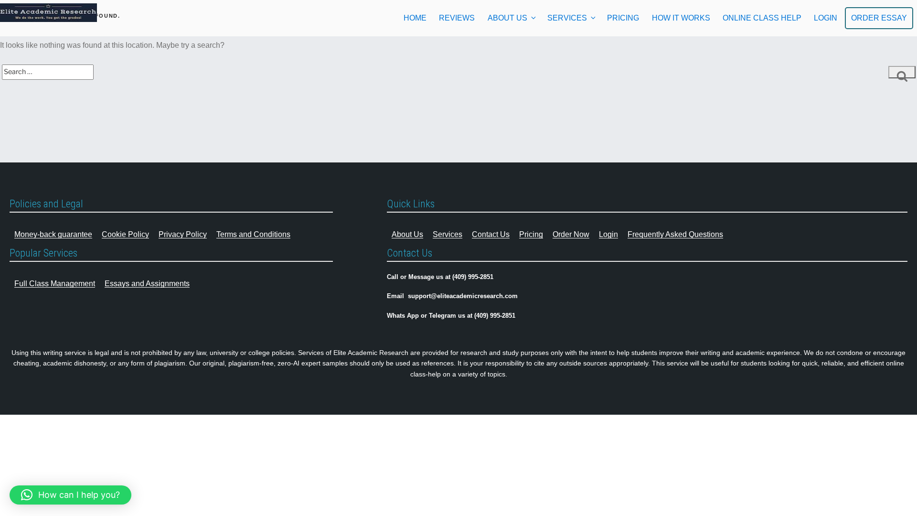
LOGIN (825, 18)
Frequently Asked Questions (675, 234)
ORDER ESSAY (879, 18)
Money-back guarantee (53, 234)
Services (567, 18)
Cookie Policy (125, 234)
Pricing (623, 18)
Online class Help (762, 18)
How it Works (681, 18)
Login (608, 234)
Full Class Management (54, 284)
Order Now (571, 234)
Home (415, 18)
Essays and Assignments (147, 284)
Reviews (457, 18)
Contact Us (491, 234)
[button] (70, 495)
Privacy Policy (183, 234)
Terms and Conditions (253, 234)
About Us (507, 18)
